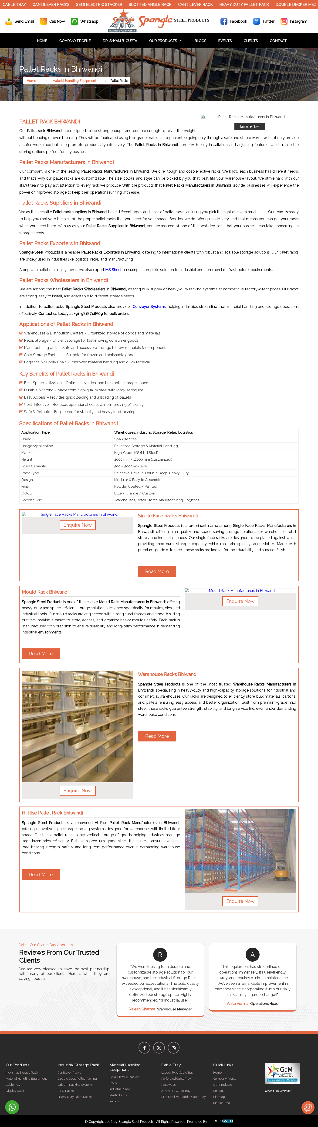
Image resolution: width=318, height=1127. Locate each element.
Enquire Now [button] (78, 525)
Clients (251, 41)
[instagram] (173, 1048)
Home (42, 41)
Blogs (200, 41)
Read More (157, 571)
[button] (250, 122)
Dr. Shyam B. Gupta (120, 41)
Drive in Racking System (75, 1084)
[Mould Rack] (240, 590)
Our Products (163, 41)
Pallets (114, 1101)
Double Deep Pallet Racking (77, 1078)
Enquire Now (250, 126)
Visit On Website (279, 1091)
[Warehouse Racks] (77, 726)
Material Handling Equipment (74, 81)
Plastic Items (118, 1095)
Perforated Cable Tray (176, 1078)
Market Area (221, 1103)
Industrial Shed (119, 1089)
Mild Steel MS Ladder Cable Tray (183, 1097)
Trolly (113, 1083)
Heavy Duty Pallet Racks (74, 1097)
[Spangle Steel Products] (159, 31)
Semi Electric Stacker (82, 4)
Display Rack (15, 1090)
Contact (278, 41)
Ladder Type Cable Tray (177, 1072)
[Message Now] (12, 1107)
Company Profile (75, 41)
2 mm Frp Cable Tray (175, 1090)
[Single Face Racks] (77, 514)
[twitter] (159, 1048)
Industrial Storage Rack (22, 1072)
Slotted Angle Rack (133, 4)
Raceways (168, 1084)
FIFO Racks (66, 1090)
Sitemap (219, 1097)
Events (225, 41)
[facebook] (144, 1048)
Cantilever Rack (178, 4)
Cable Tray (13, 1084)
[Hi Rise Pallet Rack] (240, 851)
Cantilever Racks (33, 4)
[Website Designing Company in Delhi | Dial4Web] (221, 1122)
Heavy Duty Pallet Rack (227, 4)
